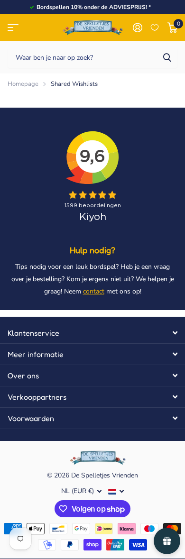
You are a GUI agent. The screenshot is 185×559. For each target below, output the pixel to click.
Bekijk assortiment (13, 28)
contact (93, 291)
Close (92, 332)
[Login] (137, 27)
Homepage (23, 84)
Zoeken (167, 57)
